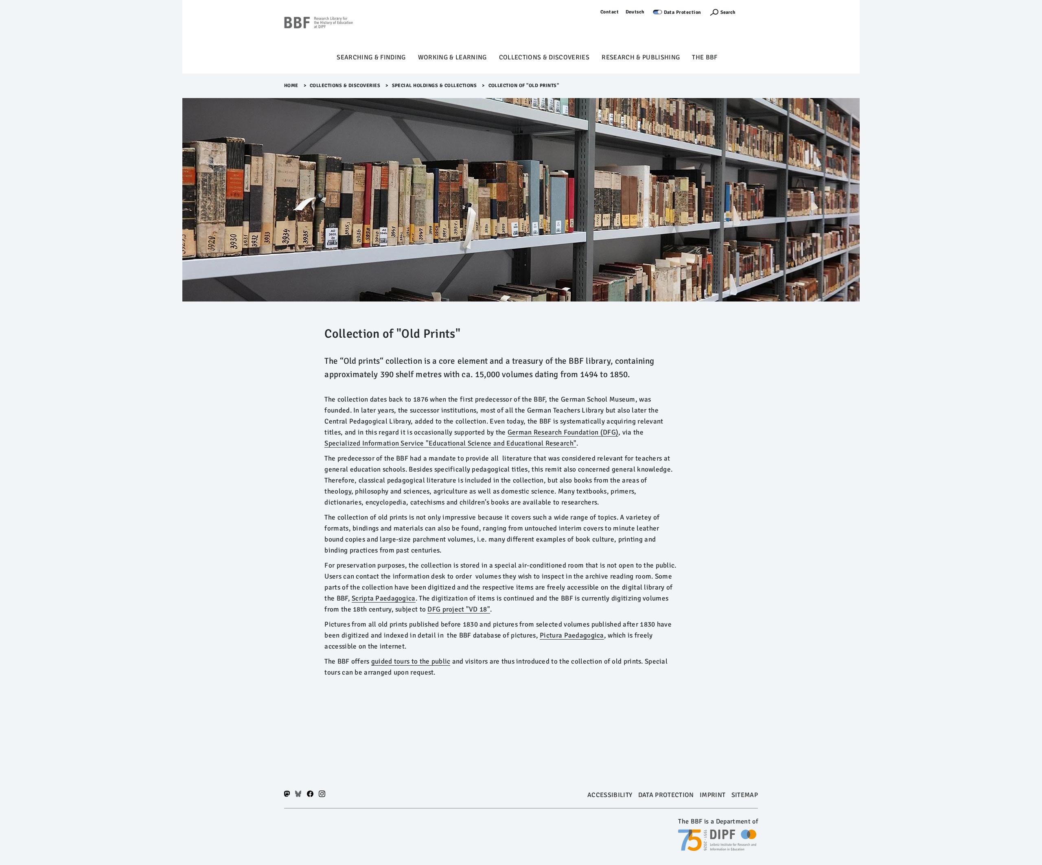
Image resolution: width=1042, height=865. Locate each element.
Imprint (712, 795)
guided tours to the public (411, 661)
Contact (609, 12)
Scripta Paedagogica (384, 598)
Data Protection (683, 12)
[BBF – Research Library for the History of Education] (318, 29)
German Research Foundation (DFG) (563, 432)
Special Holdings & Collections (434, 86)
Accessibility (609, 795)
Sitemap (744, 795)
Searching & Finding (371, 57)
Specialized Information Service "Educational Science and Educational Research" (450, 443)
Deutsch (635, 12)
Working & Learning (452, 57)
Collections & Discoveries (544, 57)
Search (728, 12)
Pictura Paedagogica (572, 635)
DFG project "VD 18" (458, 609)
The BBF (704, 57)
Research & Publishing (641, 57)
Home (291, 86)
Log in (751, 12)
